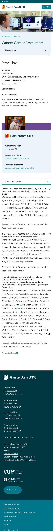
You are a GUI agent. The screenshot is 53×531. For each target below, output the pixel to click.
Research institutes (12, 36)
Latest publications (12, 182)
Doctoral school (11, 454)
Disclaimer (7, 520)
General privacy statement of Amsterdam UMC (20, 512)
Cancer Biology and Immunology (20, 168)
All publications (9, 353)
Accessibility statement (11, 504)
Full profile (9, 149)
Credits (6, 524)
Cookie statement (10, 516)
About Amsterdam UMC (14, 447)
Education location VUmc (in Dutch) (20, 460)
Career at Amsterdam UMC (16, 444)
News (6, 451)
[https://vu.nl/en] (13, 471)
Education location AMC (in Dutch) (19, 457)
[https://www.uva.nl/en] (13, 480)
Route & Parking (11, 407)
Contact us (11, 490)
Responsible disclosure (11, 508)
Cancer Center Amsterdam (17, 159)
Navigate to (10, 50)
